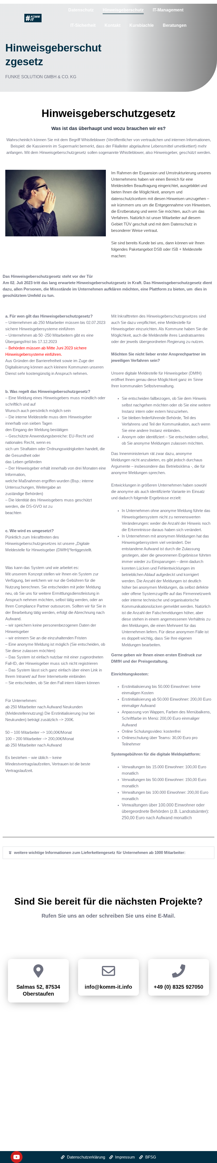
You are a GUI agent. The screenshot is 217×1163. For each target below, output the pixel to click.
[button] (108, 853)
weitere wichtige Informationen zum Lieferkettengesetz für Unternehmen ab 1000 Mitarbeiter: (100, 852)
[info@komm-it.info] (108, 971)
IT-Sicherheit (83, 25)
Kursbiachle (141, 25)
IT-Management (168, 10)
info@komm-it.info (108, 987)
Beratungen (175, 25)
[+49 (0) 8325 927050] (178, 971)
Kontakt (112, 25)
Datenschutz (81, 10)
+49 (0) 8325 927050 (178, 987)
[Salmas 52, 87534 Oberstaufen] (38, 971)
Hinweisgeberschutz (123, 10)
